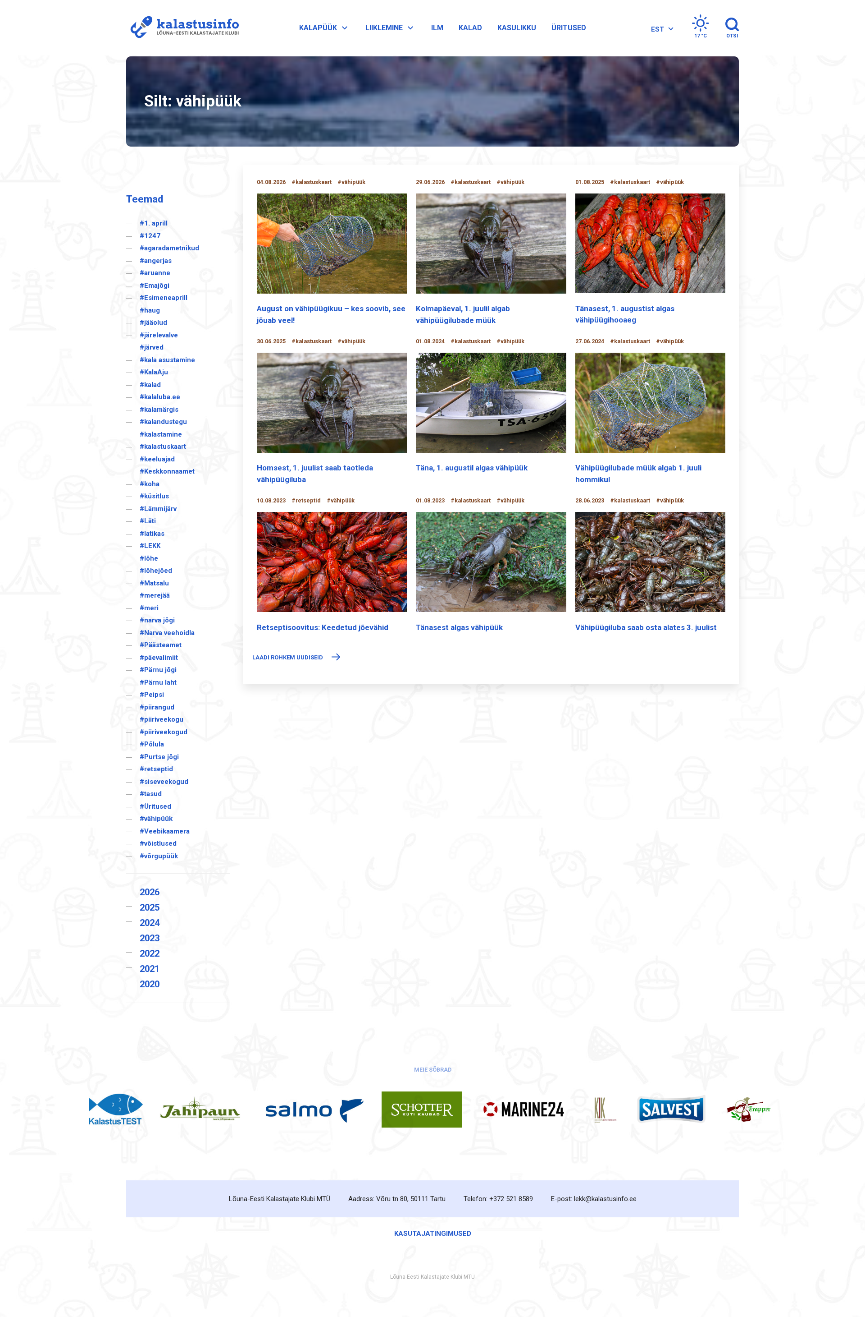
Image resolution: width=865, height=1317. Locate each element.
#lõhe (149, 558)
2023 (149, 938)
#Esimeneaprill (163, 298)
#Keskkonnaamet (167, 471)
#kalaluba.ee (160, 397)
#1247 (150, 236)
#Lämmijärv (158, 509)
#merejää (155, 595)
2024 (149, 922)
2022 (149, 953)
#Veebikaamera (165, 831)
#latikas (152, 534)
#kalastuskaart (163, 446)
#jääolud (153, 322)
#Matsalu (154, 583)
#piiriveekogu (161, 719)
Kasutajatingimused (432, 1234)
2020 (149, 984)
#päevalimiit (159, 658)
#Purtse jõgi (159, 757)
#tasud (151, 794)
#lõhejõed (156, 570)
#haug (150, 310)
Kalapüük (318, 27)
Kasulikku (516, 27)
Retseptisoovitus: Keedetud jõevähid (322, 627)
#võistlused (158, 843)
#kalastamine (161, 434)
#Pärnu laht (158, 682)
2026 (149, 892)
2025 (149, 907)
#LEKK (150, 546)
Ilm (437, 27)
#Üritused (155, 806)
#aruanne (155, 273)
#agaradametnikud (169, 248)
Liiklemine (384, 27)
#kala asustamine (167, 360)
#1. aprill (154, 223)
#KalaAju (154, 372)
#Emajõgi (154, 285)
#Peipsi (152, 695)
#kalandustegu (163, 422)
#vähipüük (156, 819)
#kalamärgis (159, 409)
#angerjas (156, 261)
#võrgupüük (159, 856)
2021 (149, 968)
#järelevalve (159, 335)
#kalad (150, 385)
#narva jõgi (157, 620)
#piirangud (157, 707)
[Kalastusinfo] (182, 28)
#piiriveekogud (163, 732)
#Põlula (152, 744)
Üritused (568, 27)
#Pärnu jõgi (158, 670)
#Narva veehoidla (167, 633)
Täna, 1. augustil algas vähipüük (472, 467)
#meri (149, 608)
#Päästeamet (161, 645)
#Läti (148, 521)
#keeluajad (157, 459)
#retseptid (156, 769)
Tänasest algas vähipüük (459, 627)
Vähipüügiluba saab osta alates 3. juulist (646, 627)
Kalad (470, 27)
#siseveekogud (164, 782)
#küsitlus (154, 496)
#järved (152, 347)
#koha (149, 484)
